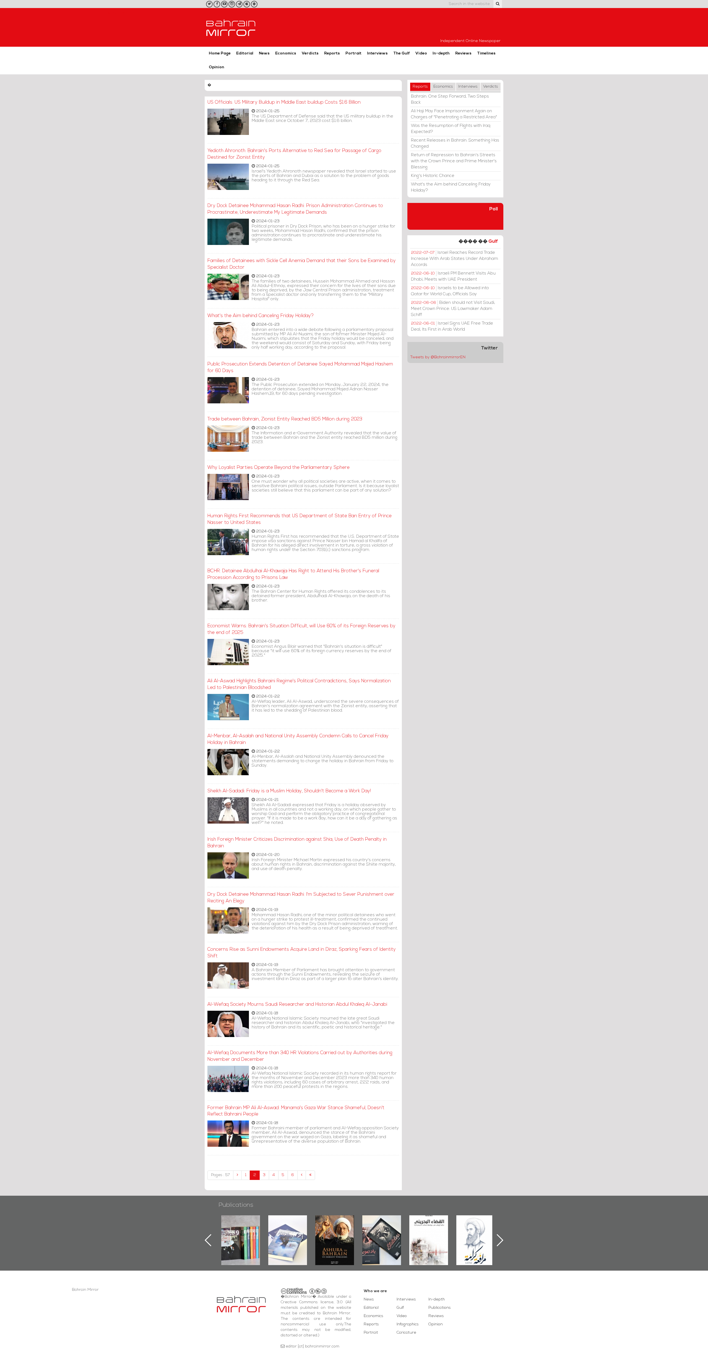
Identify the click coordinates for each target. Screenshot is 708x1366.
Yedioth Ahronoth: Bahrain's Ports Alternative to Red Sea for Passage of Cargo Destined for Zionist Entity (294, 154)
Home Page (220, 53)
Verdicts (310, 53)
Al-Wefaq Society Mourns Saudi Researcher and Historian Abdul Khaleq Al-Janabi (297, 1004)
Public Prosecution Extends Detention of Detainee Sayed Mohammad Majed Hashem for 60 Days (300, 367)
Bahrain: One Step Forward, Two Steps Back (450, 99)
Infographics (408, 1324)
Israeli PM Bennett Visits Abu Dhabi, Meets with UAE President (453, 276)
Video (421, 53)
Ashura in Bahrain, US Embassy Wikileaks (288, 1231)
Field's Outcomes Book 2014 (476, 1224)
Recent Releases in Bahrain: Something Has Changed (455, 143)
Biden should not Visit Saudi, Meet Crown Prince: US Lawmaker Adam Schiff (453, 309)
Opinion (216, 67)
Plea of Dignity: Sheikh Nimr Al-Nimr (428, 1228)
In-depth (441, 53)
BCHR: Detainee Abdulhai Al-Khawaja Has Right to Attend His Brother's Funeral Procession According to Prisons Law (293, 574)
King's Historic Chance (432, 176)
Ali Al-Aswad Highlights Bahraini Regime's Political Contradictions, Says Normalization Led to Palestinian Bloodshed (299, 684)
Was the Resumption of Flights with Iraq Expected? (450, 129)
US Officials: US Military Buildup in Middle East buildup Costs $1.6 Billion (284, 102)
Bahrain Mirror (231, 27)
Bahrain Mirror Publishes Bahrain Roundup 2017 (240, 1231)
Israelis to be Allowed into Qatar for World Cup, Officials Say (450, 291)
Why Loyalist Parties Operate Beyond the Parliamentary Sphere (278, 467)
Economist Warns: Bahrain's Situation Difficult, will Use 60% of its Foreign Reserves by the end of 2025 (301, 629)
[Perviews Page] (237, 1175)
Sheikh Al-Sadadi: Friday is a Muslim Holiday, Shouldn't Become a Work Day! (289, 791)
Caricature (406, 1333)
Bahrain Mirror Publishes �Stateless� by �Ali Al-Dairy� (334, 1231)
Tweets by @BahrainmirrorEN (437, 357)
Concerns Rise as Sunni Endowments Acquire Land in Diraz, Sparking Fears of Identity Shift (301, 952)
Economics (285, 53)
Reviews (463, 53)
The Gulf (401, 53)
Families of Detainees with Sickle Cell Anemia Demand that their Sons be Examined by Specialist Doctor (301, 264)
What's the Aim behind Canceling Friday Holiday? (260, 316)
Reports (332, 53)
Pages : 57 (220, 1175)
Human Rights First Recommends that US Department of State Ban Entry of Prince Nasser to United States (299, 519)
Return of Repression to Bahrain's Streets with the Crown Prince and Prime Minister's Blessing (454, 161)
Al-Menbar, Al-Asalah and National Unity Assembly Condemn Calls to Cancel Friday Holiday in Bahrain (298, 739)
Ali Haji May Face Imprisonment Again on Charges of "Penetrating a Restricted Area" (454, 114)
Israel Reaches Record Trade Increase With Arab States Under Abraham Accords (454, 258)
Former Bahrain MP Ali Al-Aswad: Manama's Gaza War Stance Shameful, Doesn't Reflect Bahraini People (295, 1111)
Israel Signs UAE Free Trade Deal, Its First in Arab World (452, 326)
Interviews (377, 53)
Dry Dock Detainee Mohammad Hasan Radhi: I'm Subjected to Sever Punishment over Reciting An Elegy (300, 897)
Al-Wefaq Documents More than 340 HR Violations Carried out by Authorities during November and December (299, 1056)
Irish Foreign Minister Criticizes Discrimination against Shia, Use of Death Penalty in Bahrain (297, 842)
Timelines (486, 53)
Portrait (353, 53)
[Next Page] (301, 1175)
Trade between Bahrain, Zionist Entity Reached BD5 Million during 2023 (284, 419)
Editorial (244, 53)
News (264, 53)
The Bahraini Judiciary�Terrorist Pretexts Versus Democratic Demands (382, 1234)
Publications (235, 1205)
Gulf (493, 241)
